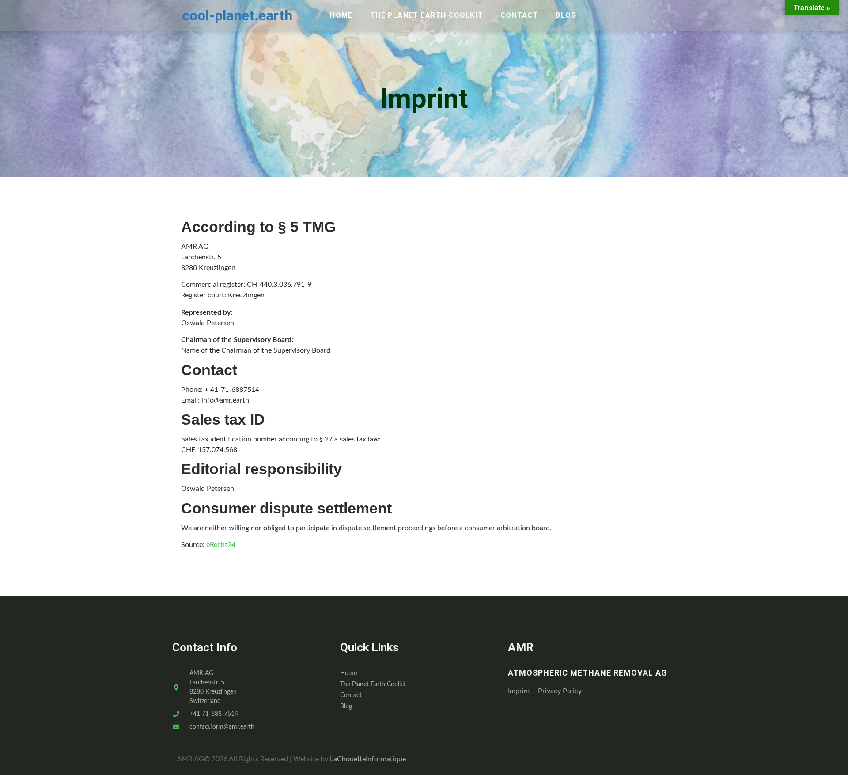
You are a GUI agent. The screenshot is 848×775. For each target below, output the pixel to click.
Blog (566, 15)
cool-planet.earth (237, 15)
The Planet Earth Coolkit (426, 15)
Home (341, 15)
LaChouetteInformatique (368, 759)
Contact (519, 15)
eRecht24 (220, 544)
